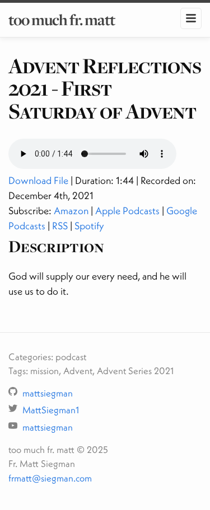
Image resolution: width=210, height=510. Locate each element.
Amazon (71, 210)
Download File (38, 180)
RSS (60, 225)
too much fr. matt (61, 19)
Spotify (89, 225)
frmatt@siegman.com (50, 478)
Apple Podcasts (127, 210)
